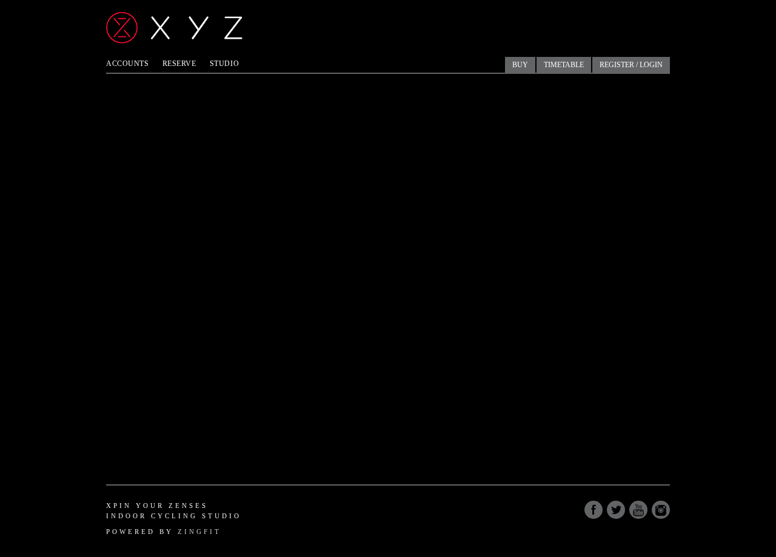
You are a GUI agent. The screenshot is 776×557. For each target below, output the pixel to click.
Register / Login (631, 64)
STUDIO (224, 63)
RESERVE (179, 63)
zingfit (199, 531)
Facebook (593, 510)
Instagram (661, 510)
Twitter (616, 510)
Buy (520, 64)
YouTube (638, 510)
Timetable (564, 64)
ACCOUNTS (127, 63)
